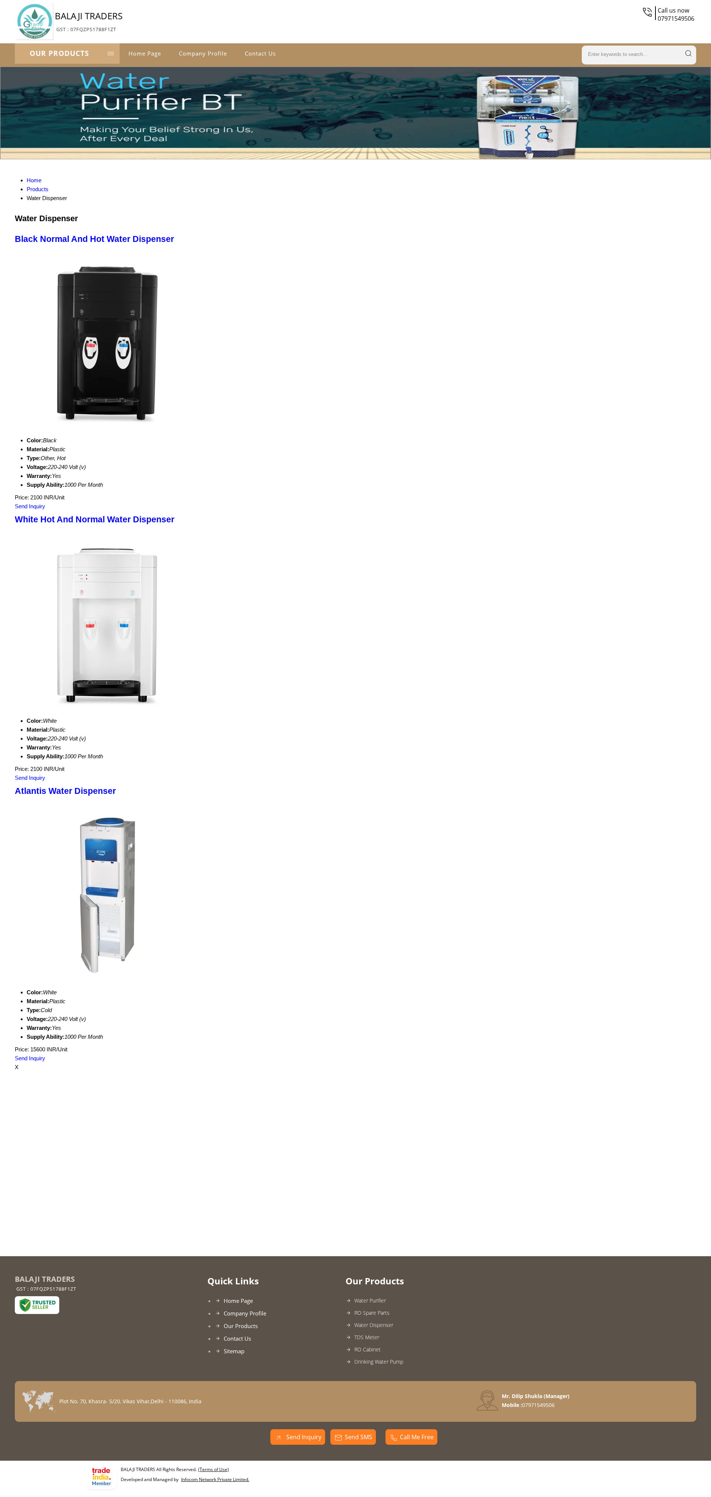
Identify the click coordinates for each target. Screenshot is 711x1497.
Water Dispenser (373, 1324)
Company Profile (203, 53)
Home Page (144, 53)
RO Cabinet (367, 1349)
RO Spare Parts (372, 1312)
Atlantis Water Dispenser (65, 791)
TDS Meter (366, 1337)
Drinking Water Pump (378, 1361)
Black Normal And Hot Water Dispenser (94, 239)
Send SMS (358, 1437)
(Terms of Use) (213, 1469)
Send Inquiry (30, 506)
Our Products (59, 53)
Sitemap (234, 1351)
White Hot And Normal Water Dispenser (94, 519)
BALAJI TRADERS (89, 21)
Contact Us (260, 53)
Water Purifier (370, 1300)
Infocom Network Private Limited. (215, 1479)
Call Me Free (417, 1437)
